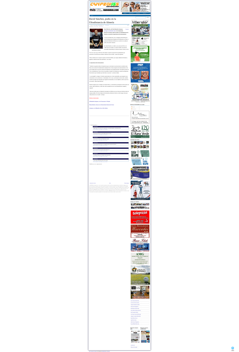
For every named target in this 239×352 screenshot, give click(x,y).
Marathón (101, 26)
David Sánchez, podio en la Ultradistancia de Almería (102, 20)
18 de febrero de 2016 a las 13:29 (100, 156)
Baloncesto (131, 13)
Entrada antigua (126, 183)
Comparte (127, 29)
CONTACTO (133, 345)
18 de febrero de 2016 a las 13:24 (100, 145)
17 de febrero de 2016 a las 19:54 (100, 129)
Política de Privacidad (134, 347)
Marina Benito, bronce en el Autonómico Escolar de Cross (101, 104)
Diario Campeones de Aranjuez (93, 351)
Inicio (92, 15)
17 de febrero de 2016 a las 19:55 (100, 134)
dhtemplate (108, 351)
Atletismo (138, 13)
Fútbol (125, 13)
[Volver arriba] (232, 349)
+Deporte (144, 13)
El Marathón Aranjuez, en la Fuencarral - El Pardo (99, 101)
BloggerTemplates (104, 351)
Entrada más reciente (93, 183)
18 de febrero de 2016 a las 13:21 (100, 140)
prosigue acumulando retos (110, 30)
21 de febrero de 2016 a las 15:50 (100, 161)
